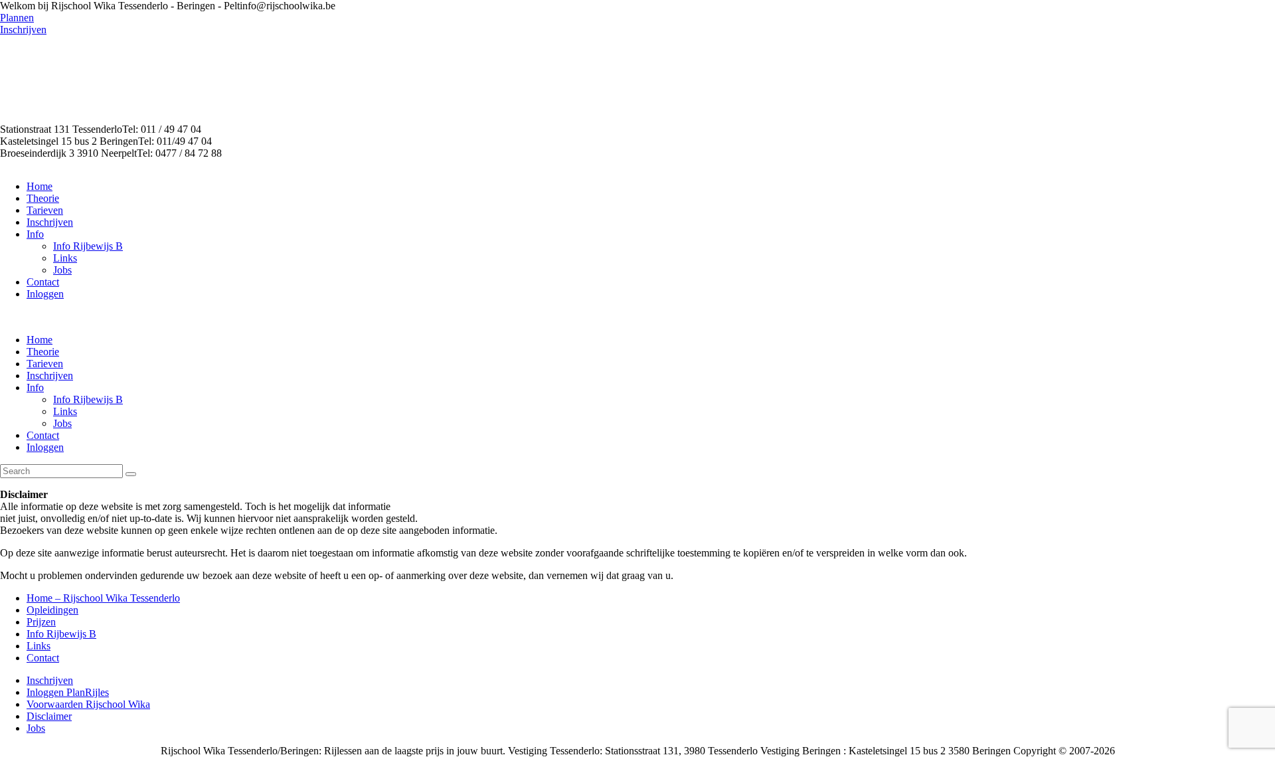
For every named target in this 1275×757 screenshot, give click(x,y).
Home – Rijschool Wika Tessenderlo (103, 598)
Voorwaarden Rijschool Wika (88, 704)
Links (38, 645)
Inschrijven (50, 680)
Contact (43, 657)
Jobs (36, 728)
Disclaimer (49, 716)
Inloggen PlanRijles (68, 692)
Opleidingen (52, 610)
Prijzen (41, 622)
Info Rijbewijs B (61, 633)
